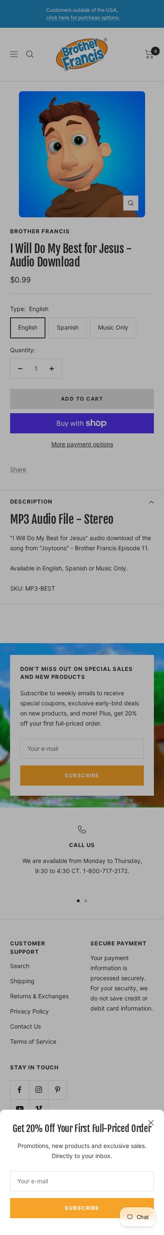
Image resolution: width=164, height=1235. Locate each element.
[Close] (151, 1123)
